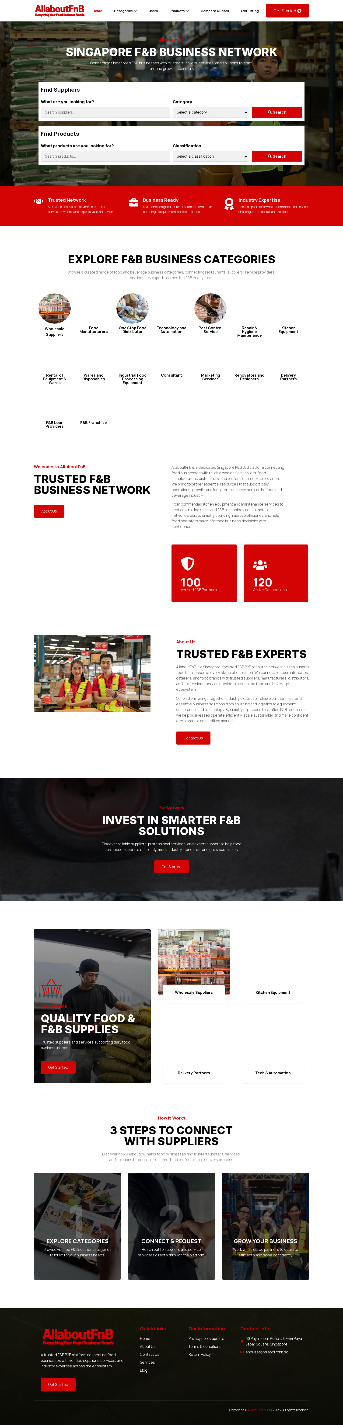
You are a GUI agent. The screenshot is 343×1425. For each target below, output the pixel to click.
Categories (123, 11)
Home (97, 11)
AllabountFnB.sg (260, 1410)
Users (153, 11)
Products (177, 11)
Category (182, 101)
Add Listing (250, 11)
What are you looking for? (67, 101)
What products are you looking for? (77, 145)
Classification (187, 145)
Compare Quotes (215, 11)
